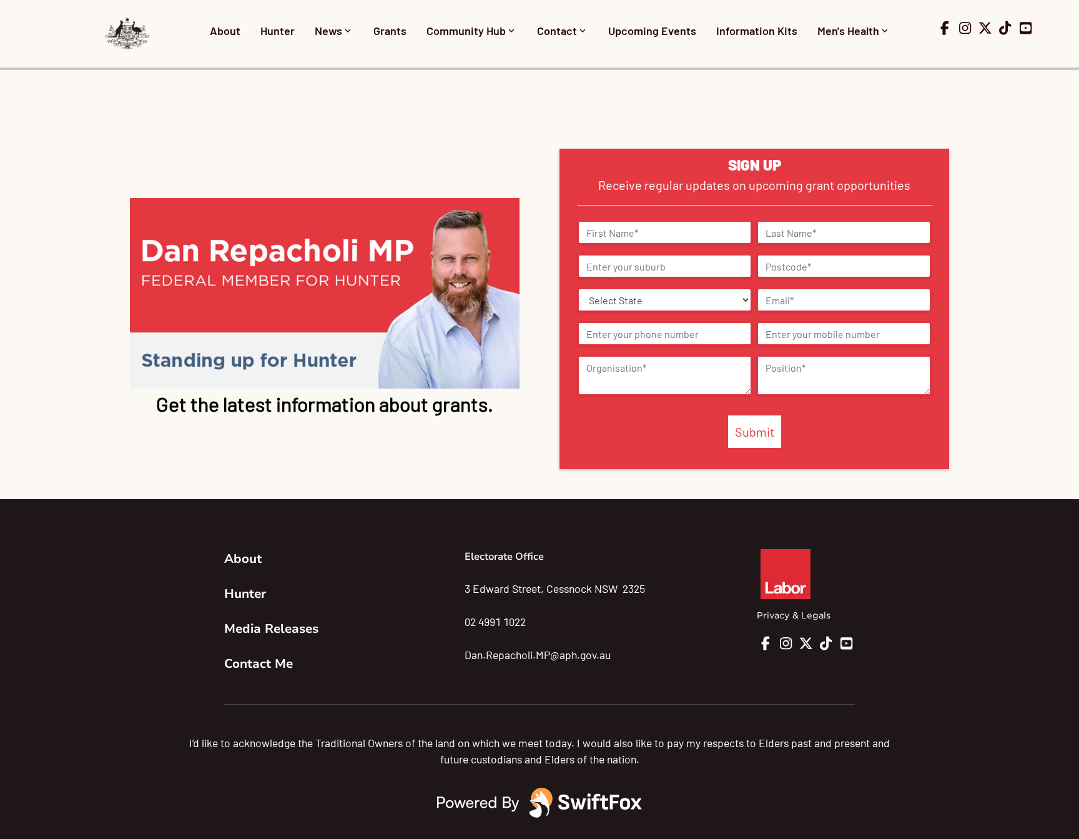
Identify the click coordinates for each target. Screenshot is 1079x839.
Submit (754, 431)
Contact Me (258, 663)
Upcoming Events (652, 30)
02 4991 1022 (495, 621)
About (225, 30)
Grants (389, 30)
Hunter (277, 30)
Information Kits (756, 30)
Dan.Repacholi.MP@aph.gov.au (538, 655)
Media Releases (271, 628)
